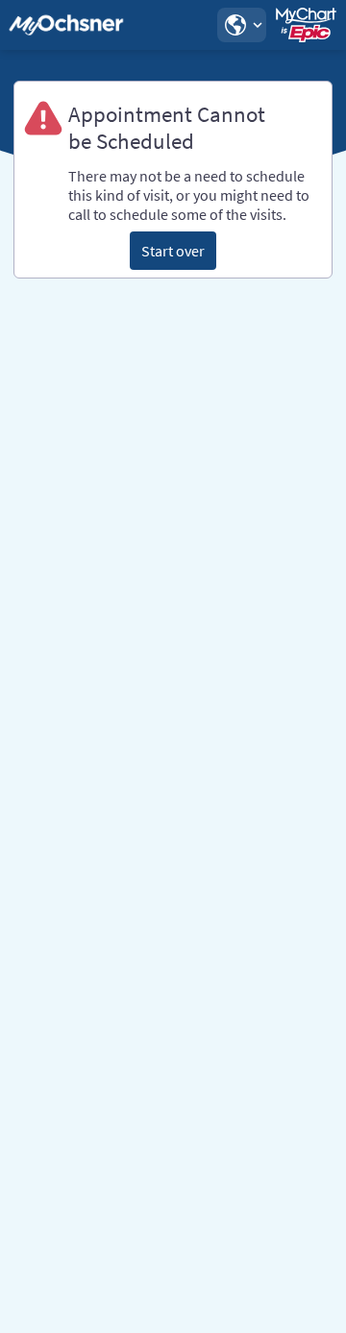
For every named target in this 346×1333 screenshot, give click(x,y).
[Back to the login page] (66, 25)
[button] (241, 25)
